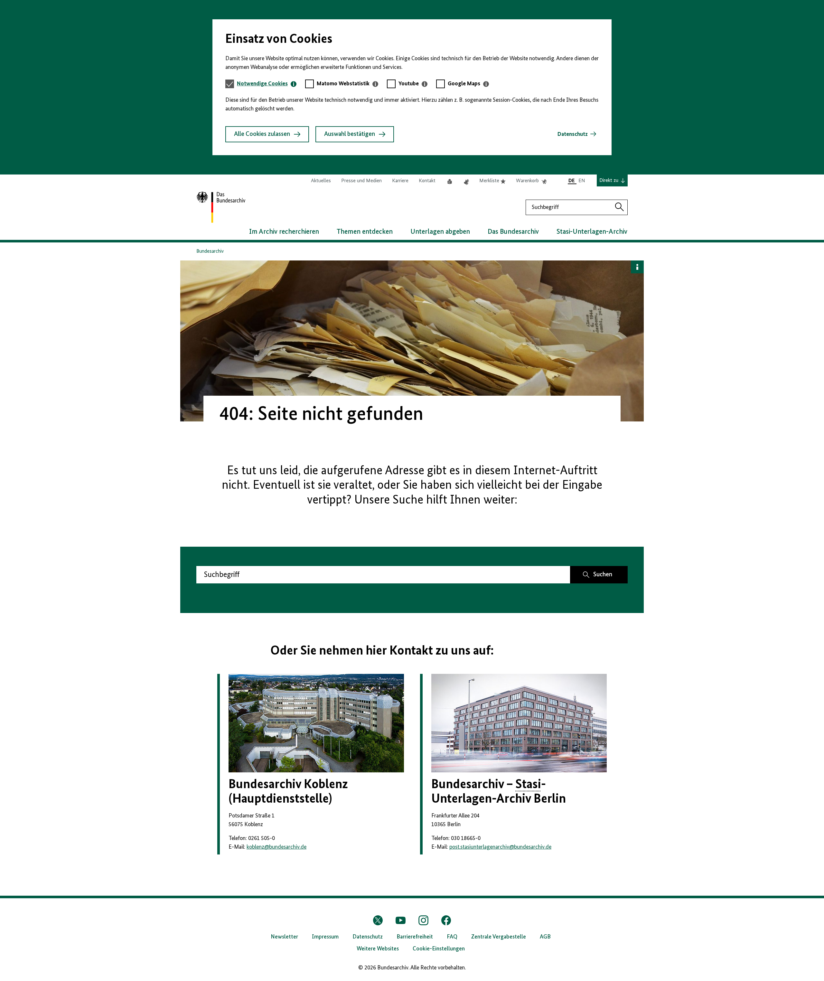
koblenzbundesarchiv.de (276, 847)
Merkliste (492, 181)
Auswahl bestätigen (349, 134)
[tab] (266, 83)
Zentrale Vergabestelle (498, 937)
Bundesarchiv (210, 251)
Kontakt (427, 181)
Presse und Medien (361, 181)
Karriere (400, 181)
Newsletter (284, 937)
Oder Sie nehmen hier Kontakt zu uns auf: (382, 651)
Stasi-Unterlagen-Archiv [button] (592, 231)
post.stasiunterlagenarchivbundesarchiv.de (500, 847)
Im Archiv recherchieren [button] (284, 231)
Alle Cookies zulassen (262, 134)
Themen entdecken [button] (365, 231)
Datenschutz (572, 134)
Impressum (325, 937)
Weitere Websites (378, 949)
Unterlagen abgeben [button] (440, 231)
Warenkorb (531, 181)
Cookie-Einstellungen (439, 949)
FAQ (452, 937)
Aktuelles (321, 181)
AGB (545, 937)
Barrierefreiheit (415, 937)
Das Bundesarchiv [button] (513, 231)
